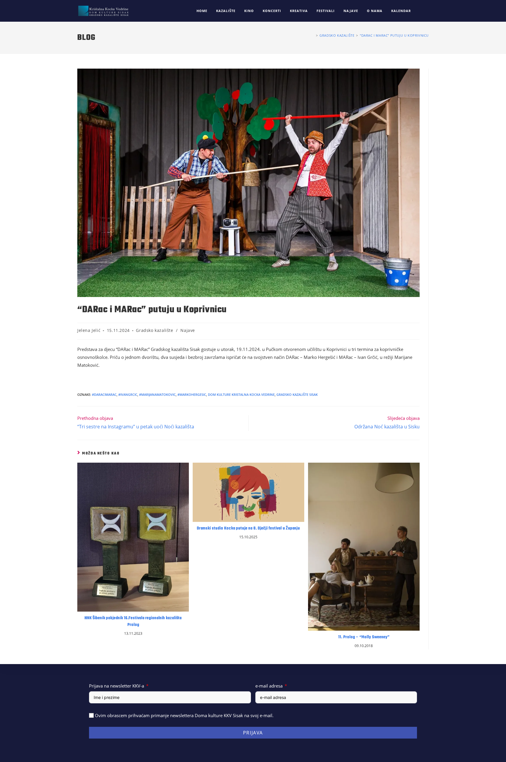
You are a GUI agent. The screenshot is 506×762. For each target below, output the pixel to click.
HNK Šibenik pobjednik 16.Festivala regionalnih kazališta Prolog (133, 621)
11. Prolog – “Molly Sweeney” (363, 637)
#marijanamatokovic (157, 394)
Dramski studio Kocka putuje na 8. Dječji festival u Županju (248, 528)
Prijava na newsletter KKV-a (116, 686)
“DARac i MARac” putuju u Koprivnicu (394, 35)
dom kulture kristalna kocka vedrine (241, 394)
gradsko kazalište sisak (297, 394)
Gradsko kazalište (154, 330)
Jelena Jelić (88, 330)
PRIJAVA (253, 732)
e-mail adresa (269, 686)
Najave (187, 330)
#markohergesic (191, 394)
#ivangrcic (127, 394)
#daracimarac (104, 394)
